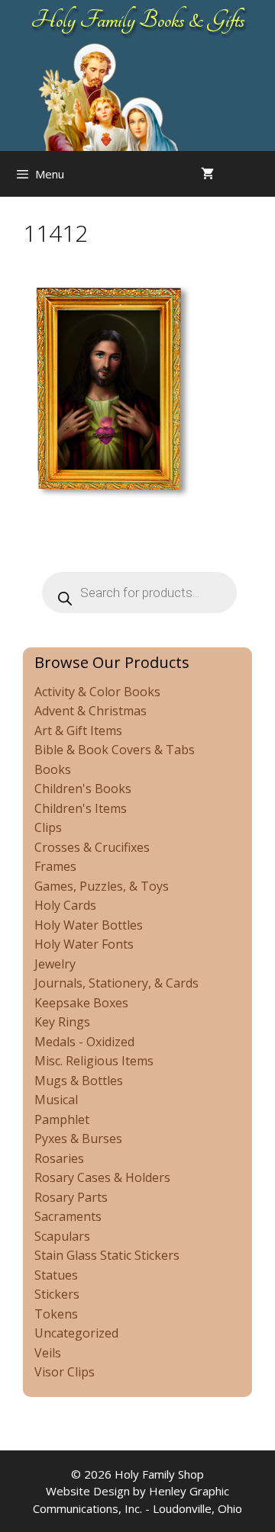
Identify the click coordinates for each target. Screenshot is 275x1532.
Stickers (56, 1294)
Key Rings (62, 1021)
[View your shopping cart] (207, 174)
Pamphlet (61, 1119)
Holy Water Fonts (84, 944)
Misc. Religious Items (94, 1060)
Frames (55, 866)
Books (52, 769)
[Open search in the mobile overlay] (259, 174)
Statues (56, 1275)
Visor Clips (64, 1371)
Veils (47, 1352)
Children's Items (80, 808)
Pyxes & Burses (78, 1138)
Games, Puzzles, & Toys (101, 886)
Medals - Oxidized (84, 1041)
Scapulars (62, 1236)
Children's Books (82, 788)
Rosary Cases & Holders (102, 1177)
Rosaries (59, 1158)
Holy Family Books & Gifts (138, 20)
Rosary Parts (71, 1197)
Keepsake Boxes (81, 1002)
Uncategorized (76, 1333)
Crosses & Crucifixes (92, 847)
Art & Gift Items (78, 730)
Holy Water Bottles (88, 925)
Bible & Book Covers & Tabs (114, 749)
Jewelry (55, 963)
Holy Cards (65, 905)
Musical (56, 1099)
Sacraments (68, 1216)
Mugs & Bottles (78, 1080)
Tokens (56, 1314)
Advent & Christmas (90, 710)
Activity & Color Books (97, 691)
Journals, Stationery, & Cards (116, 983)
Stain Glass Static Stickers (107, 1255)
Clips (48, 827)
